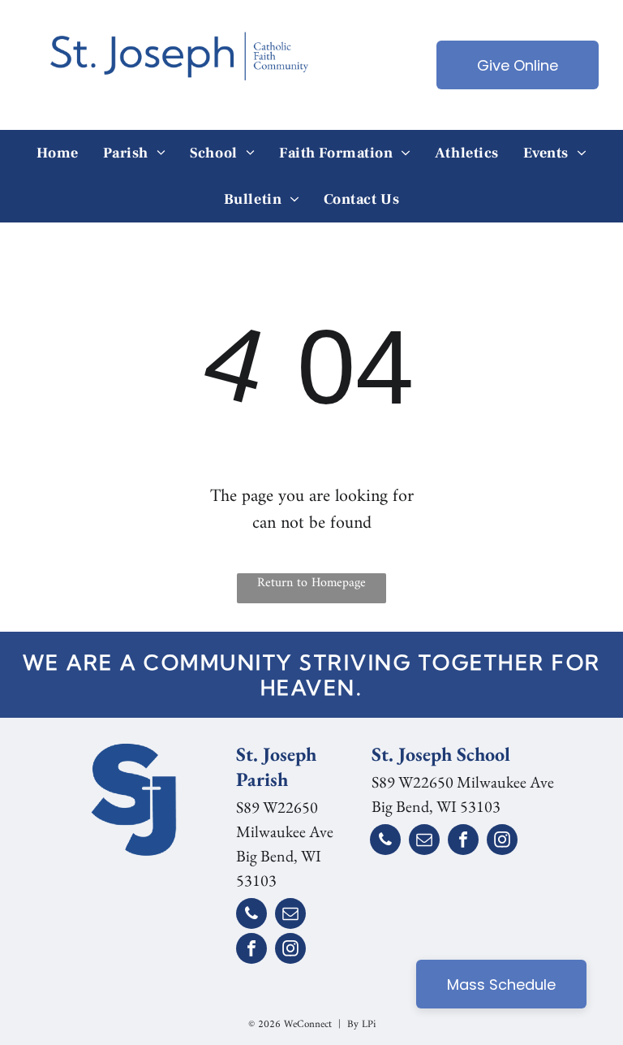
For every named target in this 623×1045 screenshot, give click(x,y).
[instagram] (290, 950)
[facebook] (251, 950)
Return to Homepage (311, 583)
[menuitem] (57, 153)
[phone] (251, 915)
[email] (290, 915)
